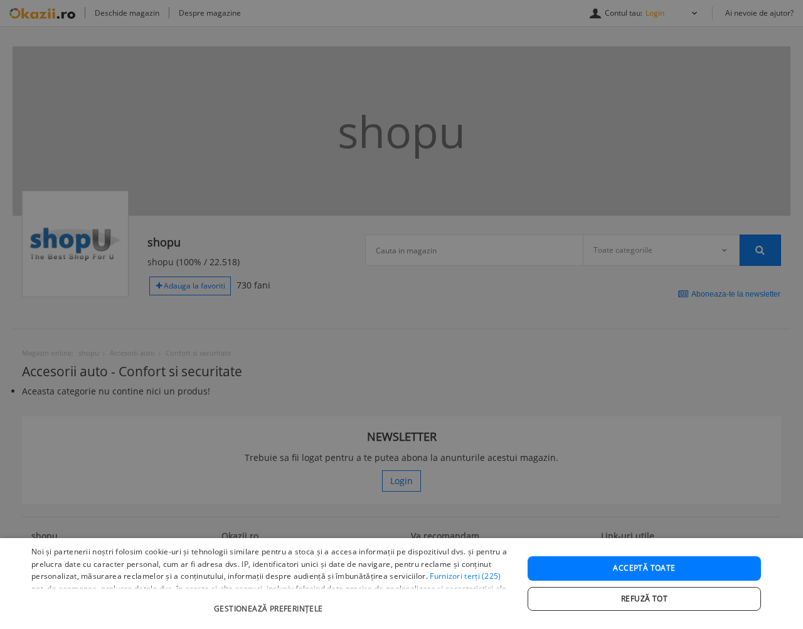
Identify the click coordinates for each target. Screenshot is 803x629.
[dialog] (401, 583)
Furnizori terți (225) (465, 576)
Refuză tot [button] (644, 598)
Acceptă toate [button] (644, 568)
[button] (270, 602)
